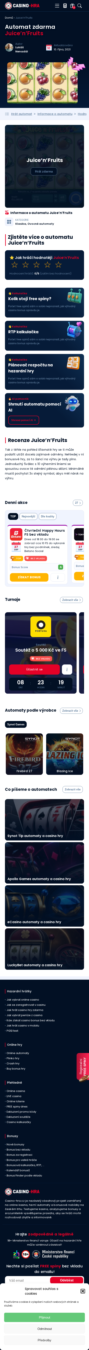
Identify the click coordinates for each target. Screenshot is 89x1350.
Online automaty (18, 1053)
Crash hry (13, 1063)
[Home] (22, 8)
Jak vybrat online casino (23, 1000)
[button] (83, 1291)
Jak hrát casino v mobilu (23, 1026)
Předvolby (44, 1340)
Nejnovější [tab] (28, 516)
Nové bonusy (15, 1144)
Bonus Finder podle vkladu (24, 1175)
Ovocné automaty (41, 224)
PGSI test (12, 1031)
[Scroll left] (76, 557)
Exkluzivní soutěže (18, 1117)
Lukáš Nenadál (21, 49)
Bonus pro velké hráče (22, 1160)
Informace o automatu (54, 114)
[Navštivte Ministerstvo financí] (59, 1257)
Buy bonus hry (16, 1069)
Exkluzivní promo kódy (21, 1112)
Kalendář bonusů (18, 1170)
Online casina (16, 1091)
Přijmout (44, 1317)
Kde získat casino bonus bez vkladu (31, 1020)
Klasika (20, 224)
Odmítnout (44, 1329)
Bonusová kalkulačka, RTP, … (25, 1165)
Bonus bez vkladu (18, 1150)
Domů (9, 18)
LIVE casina (14, 1096)
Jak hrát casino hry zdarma (25, 1010)
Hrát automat (21, 114)
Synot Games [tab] (15, 724)
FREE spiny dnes (17, 1106)
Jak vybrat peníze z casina (24, 1015)
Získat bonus (29, 577)
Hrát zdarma (44, 171)
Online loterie (16, 1101)
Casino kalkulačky (19, 1122)
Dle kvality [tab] (47, 516)
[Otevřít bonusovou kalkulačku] (64, 5)
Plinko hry (13, 1058)
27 (76, 502)
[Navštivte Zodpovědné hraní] (17, 1257)
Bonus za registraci (19, 1155)
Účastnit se (34, 669)
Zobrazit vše (70, 599)
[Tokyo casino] (80, 534)
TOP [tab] (13, 516)
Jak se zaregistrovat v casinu (26, 1005)
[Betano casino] (16, 534)
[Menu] (57, 5)
